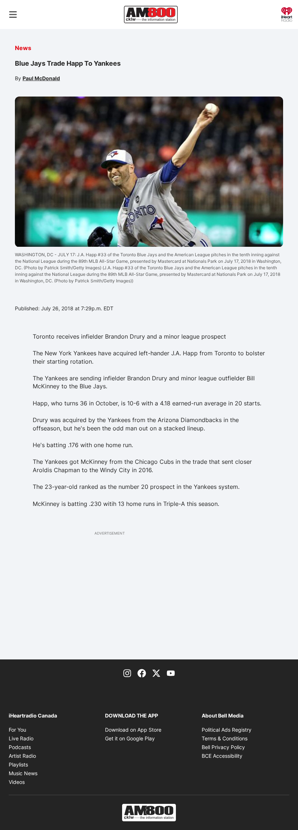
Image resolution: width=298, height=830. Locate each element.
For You (17, 730)
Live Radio (21, 738)
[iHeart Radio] (286, 13)
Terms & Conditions (224, 738)
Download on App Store (133, 730)
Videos (17, 782)
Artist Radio (22, 756)
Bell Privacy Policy (223, 747)
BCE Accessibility (222, 756)
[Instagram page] (127, 672)
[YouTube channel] (170, 672)
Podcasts (20, 747)
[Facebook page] (141, 672)
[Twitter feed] (156, 672)
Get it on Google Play (130, 738)
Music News (23, 773)
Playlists (18, 764)
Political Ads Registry (226, 730)
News (23, 48)
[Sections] (13, 14)
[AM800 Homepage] (151, 14)
